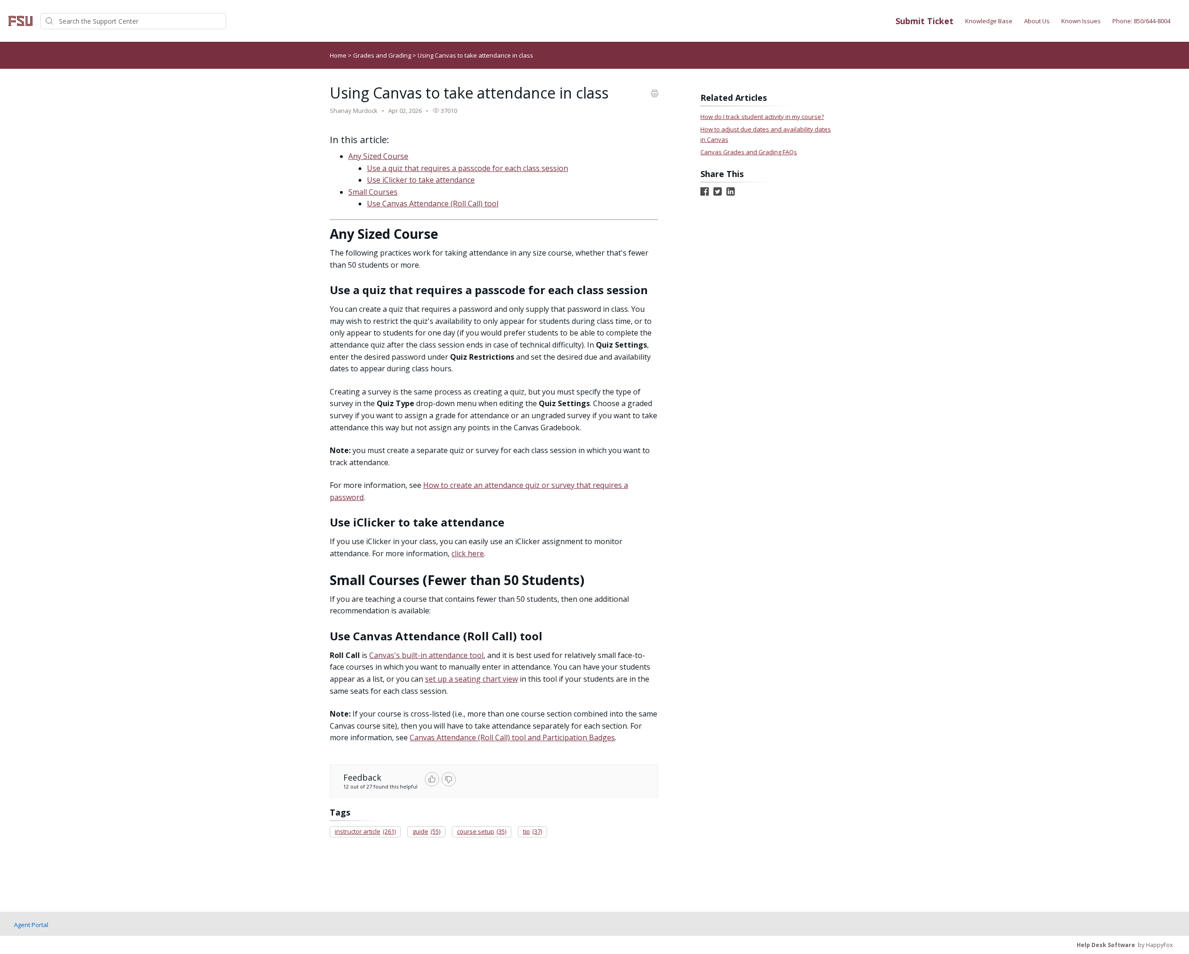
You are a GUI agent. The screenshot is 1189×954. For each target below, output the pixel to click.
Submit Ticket (924, 20)
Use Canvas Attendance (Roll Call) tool (432, 203)
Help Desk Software (1106, 945)
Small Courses (373, 192)
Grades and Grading (382, 55)
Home (338, 55)
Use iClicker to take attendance (421, 180)
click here (467, 553)
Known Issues (1081, 21)
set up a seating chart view (471, 679)
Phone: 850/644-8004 (1141, 21)
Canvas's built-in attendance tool (426, 655)
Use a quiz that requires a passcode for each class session (467, 168)
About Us (1037, 21)
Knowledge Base (989, 21)
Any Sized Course (378, 156)
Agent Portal (31, 925)
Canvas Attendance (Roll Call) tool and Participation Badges (512, 737)
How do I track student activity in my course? (762, 116)
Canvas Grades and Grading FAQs (748, 152)
